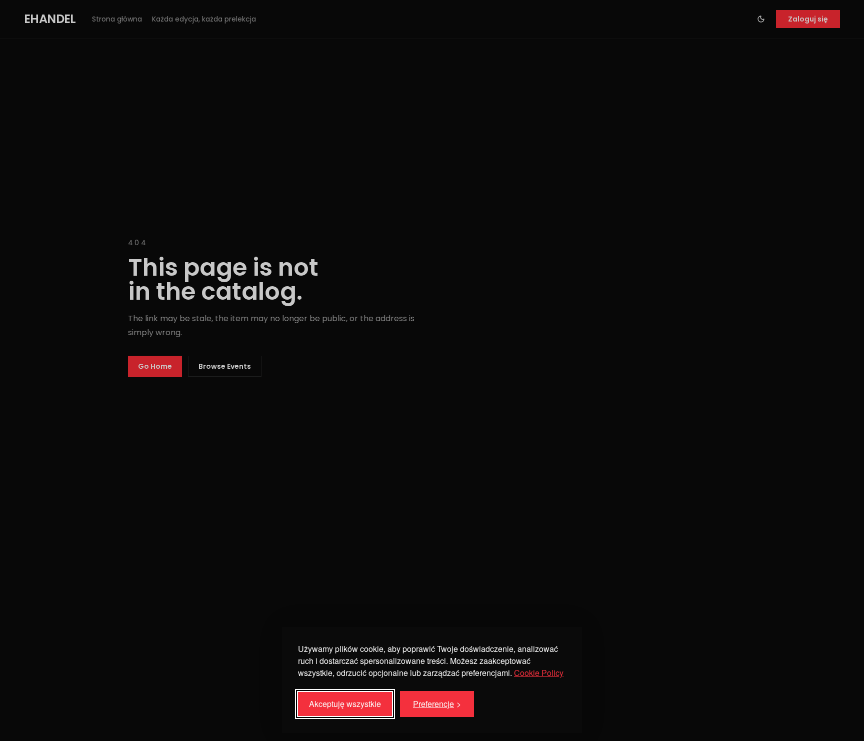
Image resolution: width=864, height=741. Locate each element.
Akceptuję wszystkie (345, 703)
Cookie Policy (539, 672)
